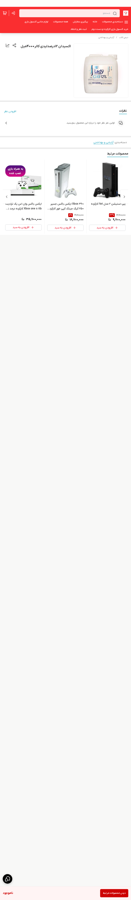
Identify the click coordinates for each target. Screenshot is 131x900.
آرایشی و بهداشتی (106, 37)
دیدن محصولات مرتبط (114, 893)
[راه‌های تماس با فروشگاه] (7, 879)
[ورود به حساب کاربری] (14, 13)
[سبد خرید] (5, 13)
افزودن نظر (10, 111)
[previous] (124, 197)
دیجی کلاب (123, 37)
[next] (7, 197)
